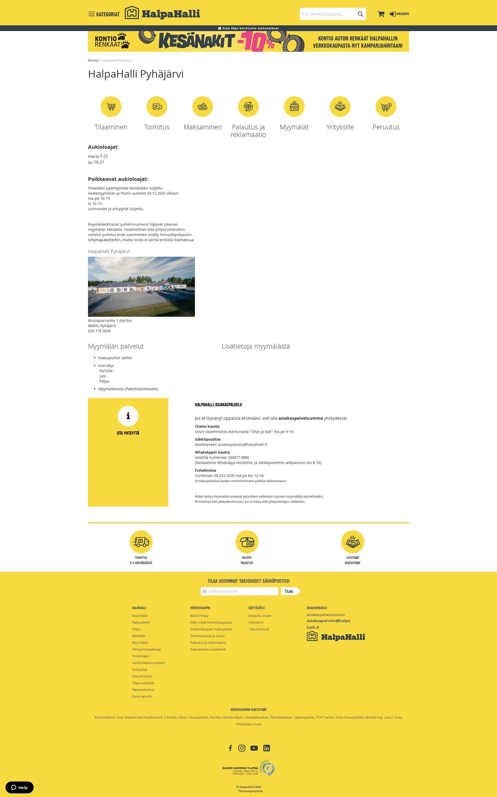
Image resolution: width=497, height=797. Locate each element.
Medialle (138, 635)
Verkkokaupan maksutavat (211, 629)
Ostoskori (256, 622)
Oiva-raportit (142, 696)
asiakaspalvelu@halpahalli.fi (242, 444)
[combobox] (333, 14)
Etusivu (93, 60)
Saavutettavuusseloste (207, 649)
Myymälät (140, 615)
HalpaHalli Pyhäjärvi (109, 251)
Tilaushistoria (258, 629)
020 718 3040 (99, 330)
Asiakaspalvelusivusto (326, 614)
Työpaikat (139, 669)
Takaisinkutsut (143, 689)
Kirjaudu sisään (260, 615)
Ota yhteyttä (142, 676)
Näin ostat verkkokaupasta (211, 622)
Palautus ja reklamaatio (208, 642)
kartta (125, 320)
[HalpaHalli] (162, 12)
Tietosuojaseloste (250, 791)
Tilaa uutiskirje (143, 683)
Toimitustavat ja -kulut (207, 635)
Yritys (136, 629)
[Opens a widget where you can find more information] (19, 787)
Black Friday (199, 615)
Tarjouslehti (141, 622)
